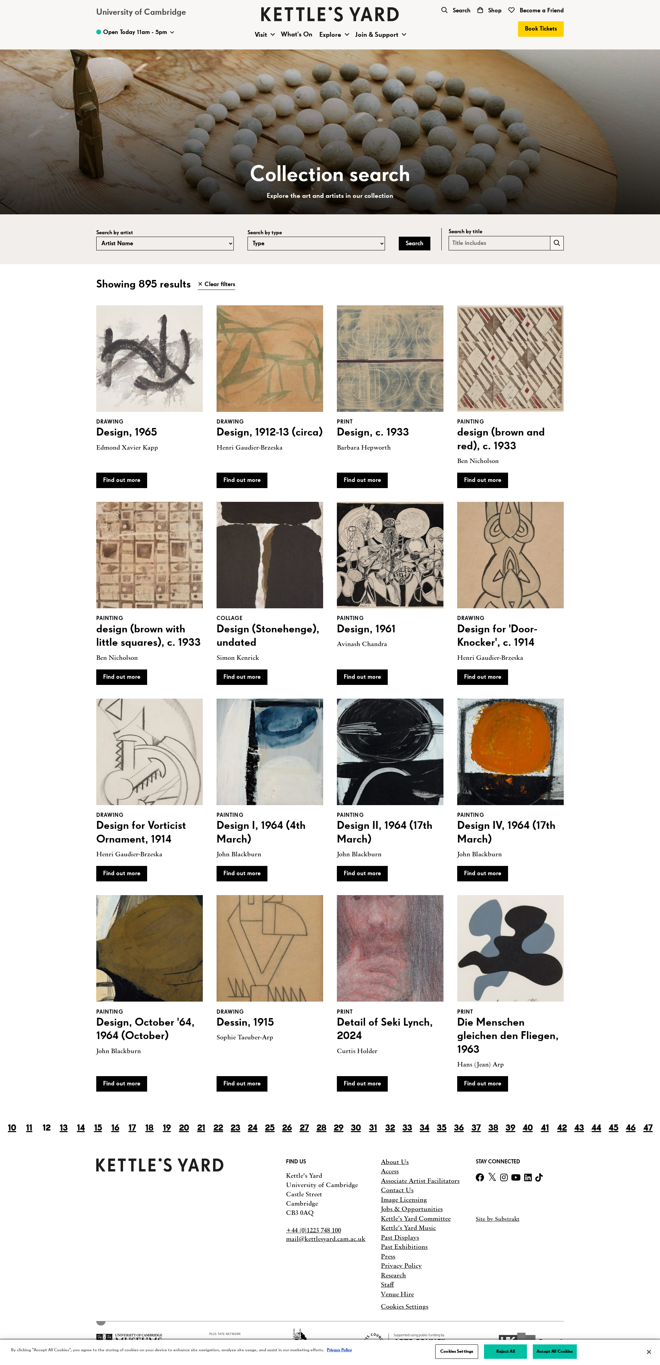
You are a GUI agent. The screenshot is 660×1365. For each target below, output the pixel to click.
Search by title (465, 232)
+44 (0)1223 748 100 (313, 1230)
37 (476, 1128)
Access (390, 1171)
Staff (387, 1284)
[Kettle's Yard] (159, 1169)
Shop (494, 11)
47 (648, 1128)
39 (510, 1128)
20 (184, 1128)
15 (98, 1128)
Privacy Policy (401, 1266)
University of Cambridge (141, 12)
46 (631, 1128)
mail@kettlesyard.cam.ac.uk (325, 1239)
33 (407, 1128)
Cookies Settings (404, 1306)
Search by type (265, 233)
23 (235, 1128)
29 (338, 1128)
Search (461, 11)
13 (64, 1128)
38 (493, 1128)
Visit (261, 34)
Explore (330, 34)
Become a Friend (541, 11)
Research (393, 1275)
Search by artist (114, 233)
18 (149, 1128)
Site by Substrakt (497, 1218)
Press (388, 1256)
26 (287, 1128)
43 (579, 1128)
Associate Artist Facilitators (420, 1181)
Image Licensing (404, 1200)
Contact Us (397, 1190)
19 (167, 1128)
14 (81, 1128)
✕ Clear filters (216, 284)
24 (252, 1128)
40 (528, 1128)
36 (459, 1128)
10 (12, 1128)
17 (132, 1128)
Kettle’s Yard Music (408, 1228)
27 (304, 1128)
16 (115, 1128)
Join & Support (376, 34)
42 (562, 1128)
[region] (330, 1352)
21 (201, 1128)
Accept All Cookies (555, 1351)
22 (218, 1128)
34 (424, 1128)
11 (29, 1128)
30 (356, 1128)
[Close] (649, 1352)
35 (442, 1128)
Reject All (505, 1351)
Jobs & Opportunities (412, 1209)
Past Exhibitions (404, 1247)
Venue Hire (397, 1294)
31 (373, 1128)
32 (390, 1128)
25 (270, 1128)
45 (613, 1128)
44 (596, 1128)
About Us (395, 1162)
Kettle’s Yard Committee (416, 1218)
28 (322, 1128)
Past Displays (400, 1237)
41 (545, 1128)
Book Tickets (541, 29)
